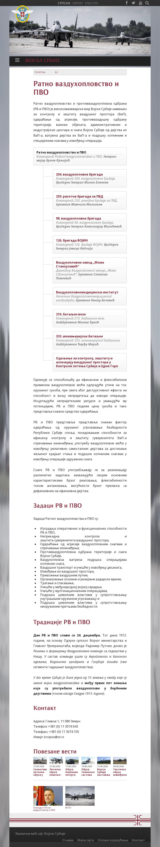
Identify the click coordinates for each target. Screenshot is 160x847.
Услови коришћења (113, 840)
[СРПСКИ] (64, 3)
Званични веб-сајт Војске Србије (40, 833)
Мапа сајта (85, 840)
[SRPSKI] (77, 3)
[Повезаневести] (55, 751)
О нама (67, 840)
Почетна (40, 72)
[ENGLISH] (91, 3)
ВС (56, 72)
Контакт (138, 840)
